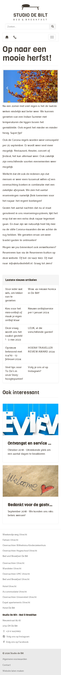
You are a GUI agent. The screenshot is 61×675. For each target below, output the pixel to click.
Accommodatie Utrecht (15, 591)
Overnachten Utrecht (13, 563)
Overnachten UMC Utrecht (16, 573)
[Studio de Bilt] (30, 11)
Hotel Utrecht (9, 586)
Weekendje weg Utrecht (15, 534)
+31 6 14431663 (13, 631)
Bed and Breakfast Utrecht (16, 579)
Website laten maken (13, 670)
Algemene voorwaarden (15, 659)
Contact (7, 665)
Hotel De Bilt (9, 607)
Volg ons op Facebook (17, 642)
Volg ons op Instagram (17, 636)
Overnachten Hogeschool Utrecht (20, 550)
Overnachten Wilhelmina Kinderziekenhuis (24, 545)
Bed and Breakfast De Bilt (15, 556)
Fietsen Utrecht (10, 540)
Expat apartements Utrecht (16, 602)
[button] (7, 86)
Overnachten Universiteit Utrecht (20, 597)
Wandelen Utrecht (12, 568)
